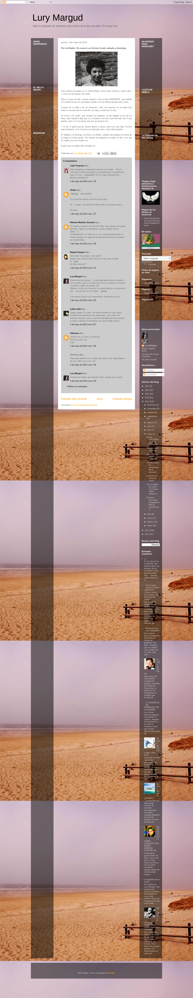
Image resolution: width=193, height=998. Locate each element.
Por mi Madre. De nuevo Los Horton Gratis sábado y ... (153, 489)
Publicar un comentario (77, 386)
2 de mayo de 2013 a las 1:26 (83, 181)
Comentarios (151, 374)
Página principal (151, 293)
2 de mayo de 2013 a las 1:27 (83, 214)
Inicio (100, 398)
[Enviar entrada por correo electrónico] (98, 153)
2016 (147, 390)
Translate (152, 264)
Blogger (111, 973)
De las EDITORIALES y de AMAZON (153, 440)
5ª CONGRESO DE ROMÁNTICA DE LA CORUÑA (151, 706)
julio (149, 426)
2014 (147, 397)
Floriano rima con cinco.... (153, 449)
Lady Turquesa (77, 166)
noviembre (152, 408)
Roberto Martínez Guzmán (82, 222)
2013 (147, 401)
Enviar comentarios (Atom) (85, 405)
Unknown (74, 333)
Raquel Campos (77, 252)
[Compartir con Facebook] (112, 153)
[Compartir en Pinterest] (115, 153)
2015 (147, 394)
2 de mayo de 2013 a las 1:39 (83, 244)
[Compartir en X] (109, 153)
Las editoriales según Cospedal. (153, 456)
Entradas (149, 370)
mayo (150, 434)
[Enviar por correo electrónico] (103, 153)
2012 (147, 530)
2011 (147, 534)
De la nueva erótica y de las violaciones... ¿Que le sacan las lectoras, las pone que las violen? (151, 592)
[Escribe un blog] (106, 153)
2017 (147, 386)
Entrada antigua (122, 398)
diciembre (151, 405)
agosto (150, 422)
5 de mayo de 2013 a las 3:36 (83, 365)
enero (150, 525)
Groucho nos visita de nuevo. (152, 478)
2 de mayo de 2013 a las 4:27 (83, 324)
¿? (145, 559)
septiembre (152, 416)
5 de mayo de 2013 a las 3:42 (83, 381)
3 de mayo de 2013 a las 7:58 (83, 346)
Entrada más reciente (74, 398)
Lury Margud (57, 17)
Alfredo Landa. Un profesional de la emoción (153, 467)
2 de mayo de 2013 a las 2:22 (83, 300)
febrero (150, 522)
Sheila (73, 190)
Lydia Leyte (75, 309)
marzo (150, 518)
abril (149, 514)
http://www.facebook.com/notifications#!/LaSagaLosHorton (152, 222)
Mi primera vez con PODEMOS (153, 629)
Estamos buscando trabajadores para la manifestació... (153, 503)
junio (149, 430)
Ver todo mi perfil (149, 359)
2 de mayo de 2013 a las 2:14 (83, 268)
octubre (150, 412)
